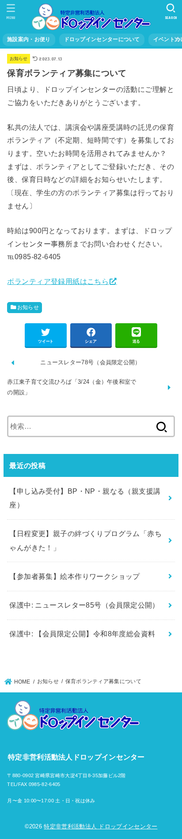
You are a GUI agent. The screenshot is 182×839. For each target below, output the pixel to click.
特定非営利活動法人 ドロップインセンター (100, 826)
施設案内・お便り (28, 39)
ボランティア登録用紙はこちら (58, 281)
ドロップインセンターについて (102, 39)
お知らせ (19, 58)
